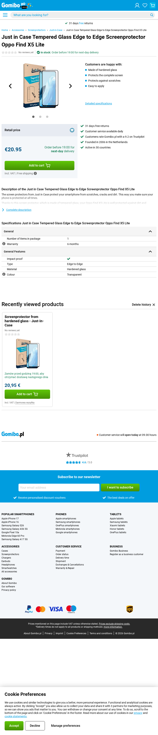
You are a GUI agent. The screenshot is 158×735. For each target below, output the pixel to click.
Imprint (59, 633)
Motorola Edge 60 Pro (13, 536)
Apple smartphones (66, 518)
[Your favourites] (145, 5)
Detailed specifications (98, 103)
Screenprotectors (36, 30)
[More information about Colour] (3, 274)
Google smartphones (66, 532)
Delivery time (62, 557)
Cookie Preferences (76, 633)
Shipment (61, 561)
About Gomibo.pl (32, 633)
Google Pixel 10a (10, 532)
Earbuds (6, 561)
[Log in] (137, 5)
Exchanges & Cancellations (70, 564)
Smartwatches (9, 568)
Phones (61, 514)
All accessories (9, 571)
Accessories (18, 30)
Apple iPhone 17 (10, 518)
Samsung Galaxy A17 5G (15, 539)
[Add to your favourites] (72, 130)
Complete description (18, 209)
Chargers (6, 557)
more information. (113, 627)
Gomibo (7, 578)
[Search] (152, 15)
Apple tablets (117, 518)
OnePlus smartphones (67, 525)
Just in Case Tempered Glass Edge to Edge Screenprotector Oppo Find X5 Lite (106, 30)
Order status (62, 554)
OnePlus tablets (118, 532)
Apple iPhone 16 (10, 522)
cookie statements (16, 716)
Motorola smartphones (68, 529)
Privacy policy (9, 590)
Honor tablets (117, 529)
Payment (60, 551)
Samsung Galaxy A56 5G (15, 529)
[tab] (33, 117)
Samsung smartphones (68, 522)
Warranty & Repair (65, 568)
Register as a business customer (126, 554)
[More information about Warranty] (3, 243)
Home (5, 30)
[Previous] (10, 86)
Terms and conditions (101, 633)
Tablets (115, 514)
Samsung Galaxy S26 (13, 525)
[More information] (35, 173)
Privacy (48, 633)
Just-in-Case (55, 30)
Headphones (8, 564)
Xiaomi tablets (117, 525)
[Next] (70, 86)
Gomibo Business (119, 551)
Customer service (69, 546)
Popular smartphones (18, 514)
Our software (8, 586)
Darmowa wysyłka (24, 402)
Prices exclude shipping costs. (114, 623)
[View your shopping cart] (152, 5)
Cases (5, 551)
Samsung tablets (119, 522)
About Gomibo (9, 583)
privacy (138, 712)
